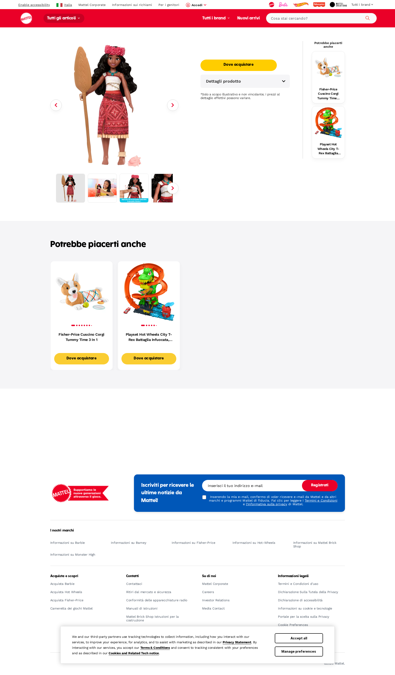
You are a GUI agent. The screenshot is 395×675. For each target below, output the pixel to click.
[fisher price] (319, 4)
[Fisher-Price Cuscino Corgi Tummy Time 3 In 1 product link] (328, 67)
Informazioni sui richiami (132, 5)
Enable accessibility (34, 5)
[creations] (339, 4)
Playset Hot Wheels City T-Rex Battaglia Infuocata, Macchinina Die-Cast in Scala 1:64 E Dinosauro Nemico (328, 149)
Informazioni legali (293, 576)
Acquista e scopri (64, 576)
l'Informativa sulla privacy (266, 504)
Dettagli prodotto (223, 81)
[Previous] (56, 105)
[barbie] (284, 4)
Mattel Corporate (92, 5)
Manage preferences (298, 651)
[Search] (367, 17)
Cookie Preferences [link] (293, 625)
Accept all (299, 638)
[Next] (173, 105)
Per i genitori (168, 5)
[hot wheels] (301, 4)
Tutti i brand (214, 18)
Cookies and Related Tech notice (134, 653)
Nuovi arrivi (248, 18)
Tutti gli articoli (62, 18)
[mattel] (272, 4)
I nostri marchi (62, 530)
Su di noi (209, 576)
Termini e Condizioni (321, 500)
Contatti (132, 576)
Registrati (319, 485)
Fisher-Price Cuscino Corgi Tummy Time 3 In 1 (328, 94)
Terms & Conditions (155, 647)
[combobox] (321, 18)
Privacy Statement (237, 642)
